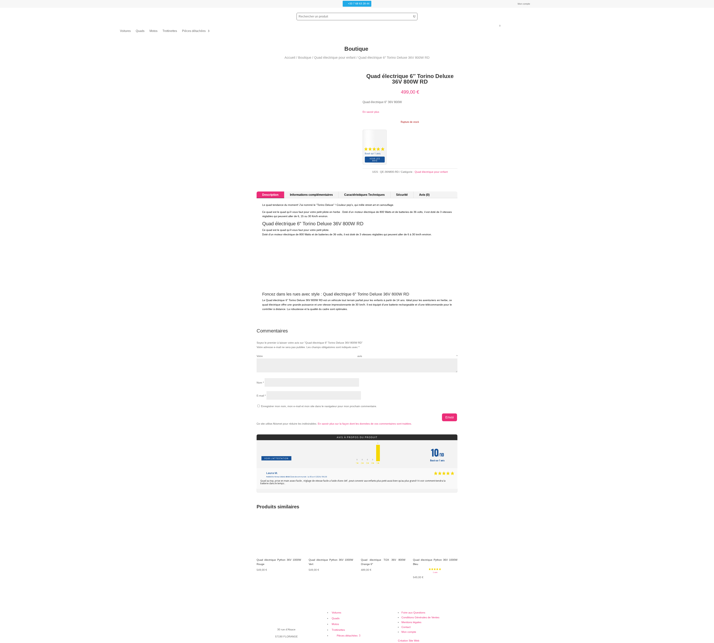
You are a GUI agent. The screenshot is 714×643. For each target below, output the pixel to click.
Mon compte (524, 4)
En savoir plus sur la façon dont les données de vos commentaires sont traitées (364, 423)
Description (270, 194)
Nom (260, 382)
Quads (140, 31)
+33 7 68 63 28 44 (358, 3)
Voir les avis (375, 159)
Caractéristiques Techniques (364, 194)
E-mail (261, 395)
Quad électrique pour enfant (335, 57)
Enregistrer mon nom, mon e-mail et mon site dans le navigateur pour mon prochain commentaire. (319, 406)
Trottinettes (170, 31)
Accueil (289, 57)
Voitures (125, 31)
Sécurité (402, 194)
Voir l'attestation (276, 458)
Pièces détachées (194, 31)
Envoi (449, 417)
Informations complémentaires (311, 194)
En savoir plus (371, 111)
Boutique (304, 57)
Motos (153, 31)
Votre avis (357, 356)
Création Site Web (408, 640)
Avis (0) (424, 194)
